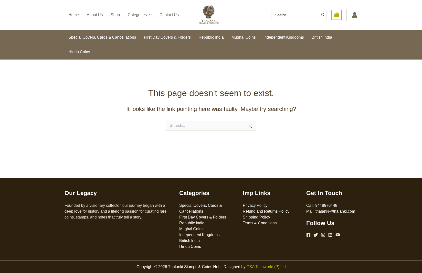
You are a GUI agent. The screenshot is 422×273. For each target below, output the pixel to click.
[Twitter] (316, 235)
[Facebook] (308, 235)
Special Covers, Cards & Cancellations (102, 37)
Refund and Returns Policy (266, 211)
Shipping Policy (256, 217)
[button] (149, 15)
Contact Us (169, 15)
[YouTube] (338, 235)
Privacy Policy (255, 205)
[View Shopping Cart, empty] (336, 15)
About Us (95, 15)
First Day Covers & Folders (167, 37)
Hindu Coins (79, 52)
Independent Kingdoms (284, 37)
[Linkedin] (330, 235)
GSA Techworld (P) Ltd (266, 267)
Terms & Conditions (260, 223)
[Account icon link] (355, 15)
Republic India (211, 37)
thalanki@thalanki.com (335, 211)
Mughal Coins (244, 37)
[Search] (323, 15)
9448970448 (326, 205)
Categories (137, 15)
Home (73, 15)
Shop (115, 15)
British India (322, 37)
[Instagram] (323, 235)
